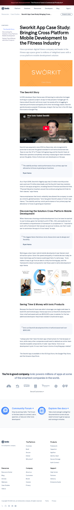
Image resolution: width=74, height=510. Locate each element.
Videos (4, 488)
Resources (5, 14)
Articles (4, 479)
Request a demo (66, 14)
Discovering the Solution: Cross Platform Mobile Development (10, 33)
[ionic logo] (5, 8)
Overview (29, 446)
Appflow (53, 452)
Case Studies (15, 14)
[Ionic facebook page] (9, 506)
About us (29, 472)
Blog (57, 8)
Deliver (28, 456)
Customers (29, 475)
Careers (28, 482)
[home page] (5, 442)
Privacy (28, 485)
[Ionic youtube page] (15, 506)
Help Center (54, 472)
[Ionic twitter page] (2, 506)
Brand (28, 479)
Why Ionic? (29, 459)
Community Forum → (23, 408)
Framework (53, 446)
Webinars (4, 482)
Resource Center (7, 472)
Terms (47, 501)
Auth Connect (54, 462)
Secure (28, 452)
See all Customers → (37, 392)
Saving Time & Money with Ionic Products (8, 39)
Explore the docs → (59, 408)
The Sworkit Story (8, 29)
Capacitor (53, 449)
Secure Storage (55, 459)
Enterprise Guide (55, 482)
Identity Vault (54, 456)
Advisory (53, 479)
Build (27, 449)
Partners (53, 475)
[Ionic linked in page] (12, 506)
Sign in (68, 8)
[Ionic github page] (6, 506)
